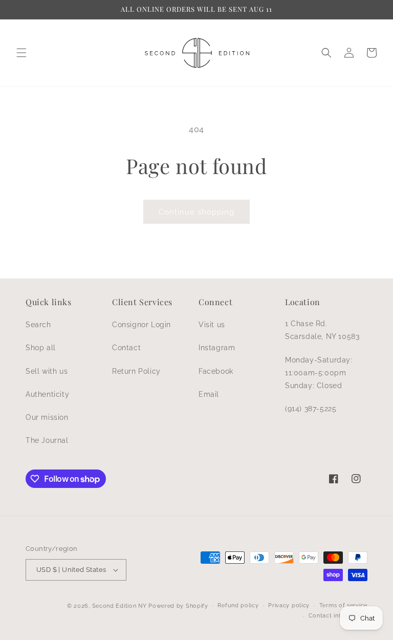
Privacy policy (289, 605)
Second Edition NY (119, 606)
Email (209, 394)
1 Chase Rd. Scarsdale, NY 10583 (322, 329)
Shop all (41, 348)
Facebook (216, 371)
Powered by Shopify (178, 606)
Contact (126, 348)
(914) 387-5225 (310, 408)
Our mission (47, 417)
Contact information (338, 615)
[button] (21, 52)
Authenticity (47, 394)
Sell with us (47, 371)
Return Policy (136, 371)
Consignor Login (141, 325)
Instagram (217, 348)
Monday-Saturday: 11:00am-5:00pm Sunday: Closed (319, 373)
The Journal (47, 440)
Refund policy (237, 605)
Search (38, 325)
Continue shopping (196, 212)
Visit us (212, 325)
